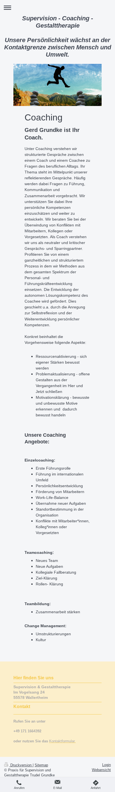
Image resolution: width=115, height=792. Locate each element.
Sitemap (41, 765)
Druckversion (21, 765)
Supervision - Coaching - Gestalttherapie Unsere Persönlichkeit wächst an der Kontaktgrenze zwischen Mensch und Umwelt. (57, 36)
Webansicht (101, 770)
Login (106, 765)
